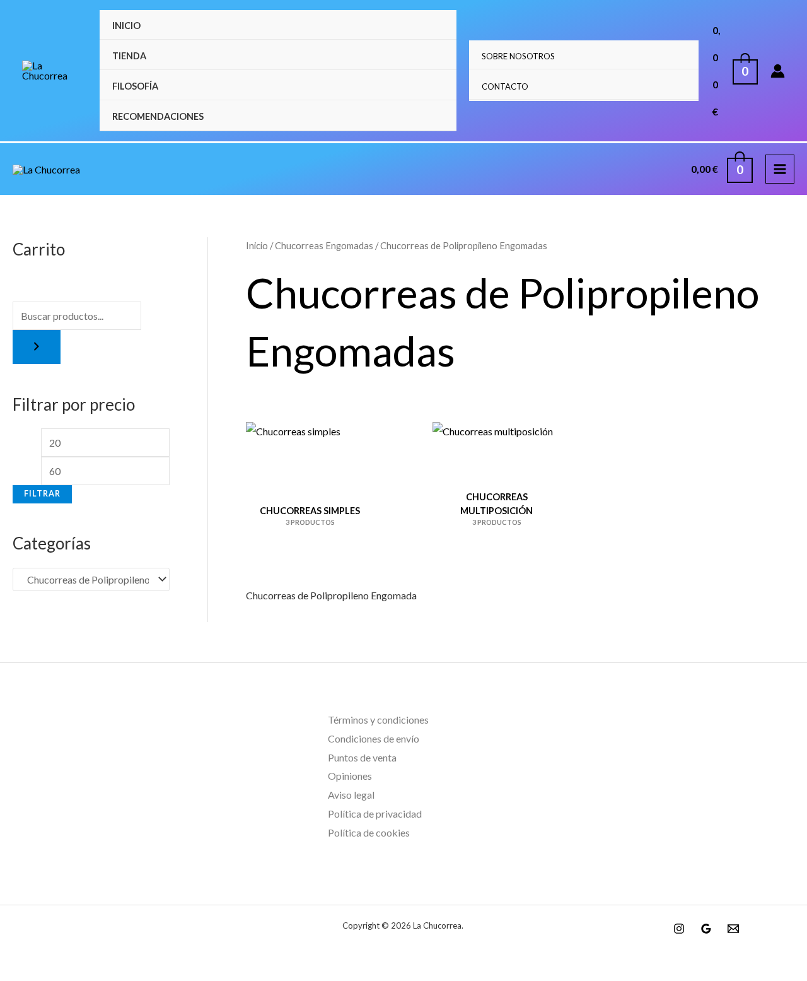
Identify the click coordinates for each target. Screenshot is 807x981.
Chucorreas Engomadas (324, 245)
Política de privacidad (375, 813)
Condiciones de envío (373, 738)
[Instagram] (679, 928)
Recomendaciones (158, 116)
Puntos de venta (362, 757)
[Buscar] (37, 347)
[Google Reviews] (706, 928)
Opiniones (350, 776)
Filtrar (42, 493)
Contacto (505, 86)
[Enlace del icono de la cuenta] (777, 71)
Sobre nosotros (518, 56)
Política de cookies (369, 832)
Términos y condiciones (378, 719)
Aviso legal (351, 795)
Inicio (126, 25)
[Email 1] (733, 928)
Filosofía (135, 86)
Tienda (129, 55)
